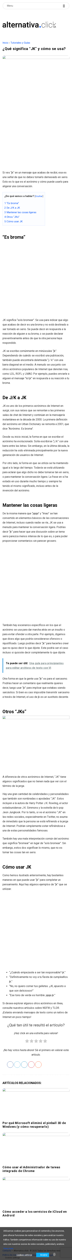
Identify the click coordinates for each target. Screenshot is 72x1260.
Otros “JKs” (11, 216)
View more (8, 1248)
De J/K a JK (12, 207)
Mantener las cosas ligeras (20, 212)
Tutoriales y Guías (20, 42)
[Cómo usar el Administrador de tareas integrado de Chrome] (36, 1148)
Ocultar (39, 196)
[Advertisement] (36, 130)
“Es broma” (11, 203)
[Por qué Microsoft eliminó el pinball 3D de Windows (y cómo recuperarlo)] (36, 1103)
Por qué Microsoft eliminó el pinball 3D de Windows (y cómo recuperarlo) (34, 1124)
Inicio (5, 42)
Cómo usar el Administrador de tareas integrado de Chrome (31, 1169)
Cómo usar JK (13, 221)
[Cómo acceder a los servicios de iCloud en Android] (36, 1192)
